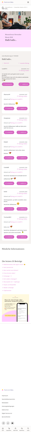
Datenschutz (5, 410)
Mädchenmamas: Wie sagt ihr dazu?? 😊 (14, 264)
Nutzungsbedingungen (8, 406)
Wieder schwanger (9, 287)
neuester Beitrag (24, 63)
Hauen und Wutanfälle (10, 284)
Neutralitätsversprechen (8, 399)
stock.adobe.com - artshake (26, 27)
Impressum (5, 395)
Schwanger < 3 (8, 276)
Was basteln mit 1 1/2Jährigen (12, 282)
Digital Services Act (7, 413)
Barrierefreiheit (6, 417)
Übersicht (6, 63)
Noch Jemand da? (8, 267)
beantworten (8, 84)
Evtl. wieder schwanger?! (10, 279)
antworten (10, 108)
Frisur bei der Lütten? (9, 273)
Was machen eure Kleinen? (11, 270)
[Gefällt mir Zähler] (24, 84)
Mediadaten (5, 402)
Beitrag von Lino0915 (16, 99)
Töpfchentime (7, 290)
